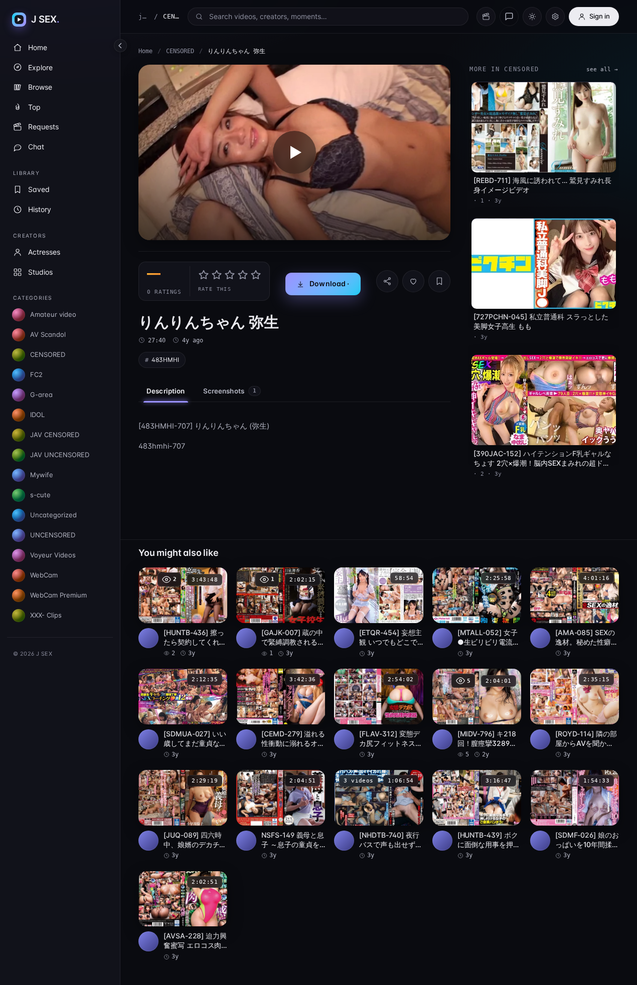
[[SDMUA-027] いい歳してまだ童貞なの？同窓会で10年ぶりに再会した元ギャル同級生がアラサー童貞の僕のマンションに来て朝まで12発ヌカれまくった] (182, 714)
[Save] (439, 281)
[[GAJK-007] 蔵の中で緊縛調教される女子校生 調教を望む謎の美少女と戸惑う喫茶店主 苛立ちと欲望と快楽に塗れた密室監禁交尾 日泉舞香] (280, 612)
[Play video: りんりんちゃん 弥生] (294, 152)
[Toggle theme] (532, 16)
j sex (143, 16)
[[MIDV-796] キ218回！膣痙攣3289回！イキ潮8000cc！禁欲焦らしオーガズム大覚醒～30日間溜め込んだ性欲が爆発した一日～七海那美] (476, 714)
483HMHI (165, 359)
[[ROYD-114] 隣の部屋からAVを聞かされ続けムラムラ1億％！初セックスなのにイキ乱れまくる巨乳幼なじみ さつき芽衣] (574, 714)
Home (145, 51)
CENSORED (180, 51)
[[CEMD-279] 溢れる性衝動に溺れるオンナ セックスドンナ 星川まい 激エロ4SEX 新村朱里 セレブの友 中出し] (280, 714)
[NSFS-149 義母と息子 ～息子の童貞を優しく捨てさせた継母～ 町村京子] (280, 815)
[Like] (413, 281)
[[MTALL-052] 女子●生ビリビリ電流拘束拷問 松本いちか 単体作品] (476, 612)
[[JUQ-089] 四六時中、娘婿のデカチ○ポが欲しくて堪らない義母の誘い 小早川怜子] (182, 815)
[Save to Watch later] (214, 578)
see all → (602, 69)
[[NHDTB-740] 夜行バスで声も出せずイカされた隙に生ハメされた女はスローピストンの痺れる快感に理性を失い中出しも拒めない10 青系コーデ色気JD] (378, 815)
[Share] (387, 281)
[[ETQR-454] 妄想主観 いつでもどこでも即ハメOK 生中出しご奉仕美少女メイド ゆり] (378, 612)
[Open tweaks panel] (555, 16)
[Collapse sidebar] (120, 45)
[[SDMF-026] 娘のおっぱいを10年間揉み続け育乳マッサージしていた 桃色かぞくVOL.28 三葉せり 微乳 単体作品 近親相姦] (574, 815)
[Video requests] (486, 16)
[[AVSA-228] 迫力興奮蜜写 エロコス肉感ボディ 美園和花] (182, 916)
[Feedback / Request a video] (509, 16)
